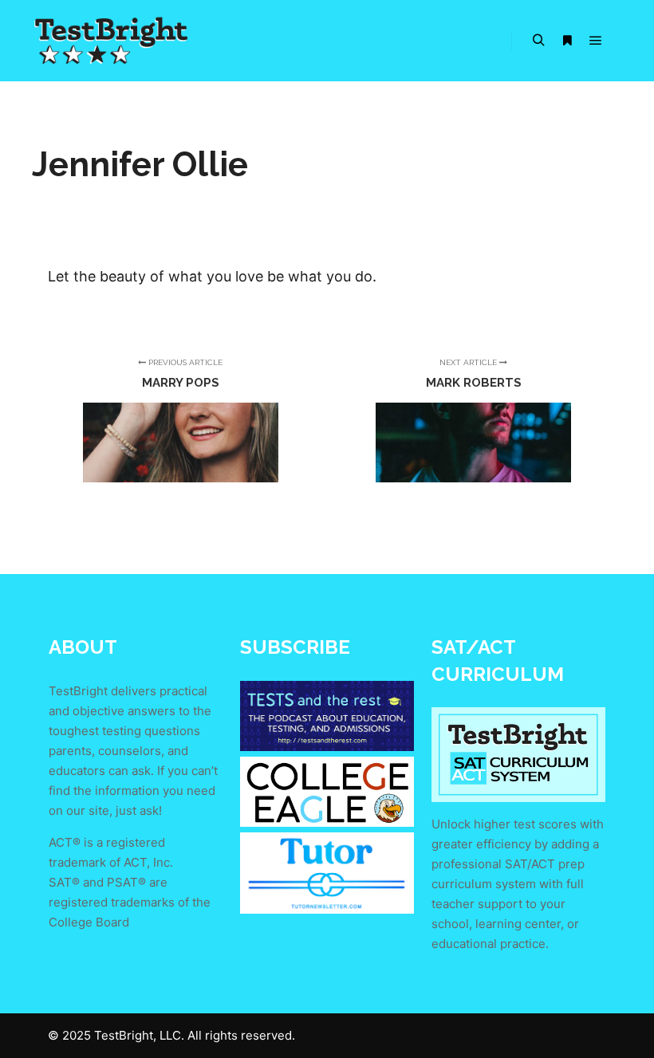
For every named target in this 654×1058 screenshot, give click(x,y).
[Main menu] (595, 40)
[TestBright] (111, 40)
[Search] (538, 40)
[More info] (567, 40)
